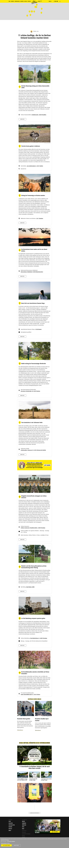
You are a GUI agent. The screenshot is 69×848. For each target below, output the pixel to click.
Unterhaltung (12, 825)
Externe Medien (12, 841)
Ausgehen (11, 823)
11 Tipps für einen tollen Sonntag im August (33, 779)
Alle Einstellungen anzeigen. (5, 843)
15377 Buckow (39, 218)
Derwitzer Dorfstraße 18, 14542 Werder (30, 391)
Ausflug (10, 828)
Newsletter (24, 832)
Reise (23, 828)
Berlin (23, 821)
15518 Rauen (38, 329)
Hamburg (24, 823)
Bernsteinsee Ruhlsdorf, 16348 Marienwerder (32, 271)
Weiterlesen (20, 730)
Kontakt (23, 835)
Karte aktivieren (34, 11)
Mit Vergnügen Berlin (34, 2)
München (24, 825)
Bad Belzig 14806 (30, 587)
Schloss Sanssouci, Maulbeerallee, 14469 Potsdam (33, 527)
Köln (23, 826)
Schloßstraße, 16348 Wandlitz (39, 114)
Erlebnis (10, 826)
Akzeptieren (16, 845)
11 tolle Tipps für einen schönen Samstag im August (46, 779)
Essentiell (4, 841)
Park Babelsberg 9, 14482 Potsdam (38, 638)
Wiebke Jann (36, 31)
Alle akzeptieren (6, 845)
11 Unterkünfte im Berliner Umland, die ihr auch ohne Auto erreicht (34, 767)
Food (10, 821)
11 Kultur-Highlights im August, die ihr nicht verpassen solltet (22, 779)
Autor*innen (24, 830)
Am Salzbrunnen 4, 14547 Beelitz (35, 166)
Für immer (55, 831)
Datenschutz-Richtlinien (5, 839)
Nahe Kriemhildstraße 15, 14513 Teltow (30, 694)
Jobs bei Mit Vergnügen (26, 833)
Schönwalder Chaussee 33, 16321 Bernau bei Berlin (33, 450)
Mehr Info (22, 119)
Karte (10, 830)
